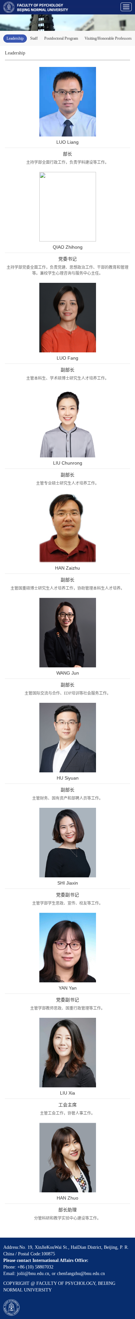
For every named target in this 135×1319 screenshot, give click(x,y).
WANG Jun (67, 673)
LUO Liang (67, 142)
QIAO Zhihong (68, 247)
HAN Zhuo (67, 1198)
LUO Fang (67, 358)
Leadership (15, 38)
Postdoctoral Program (61, 38)
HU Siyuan (68, 778)
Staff (34, 38)
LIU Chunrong (67, 463)
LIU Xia (67, 1093)
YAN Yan (68, 988)
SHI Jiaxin (67, 883)
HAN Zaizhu (67, 568)
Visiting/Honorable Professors (108, 38)
